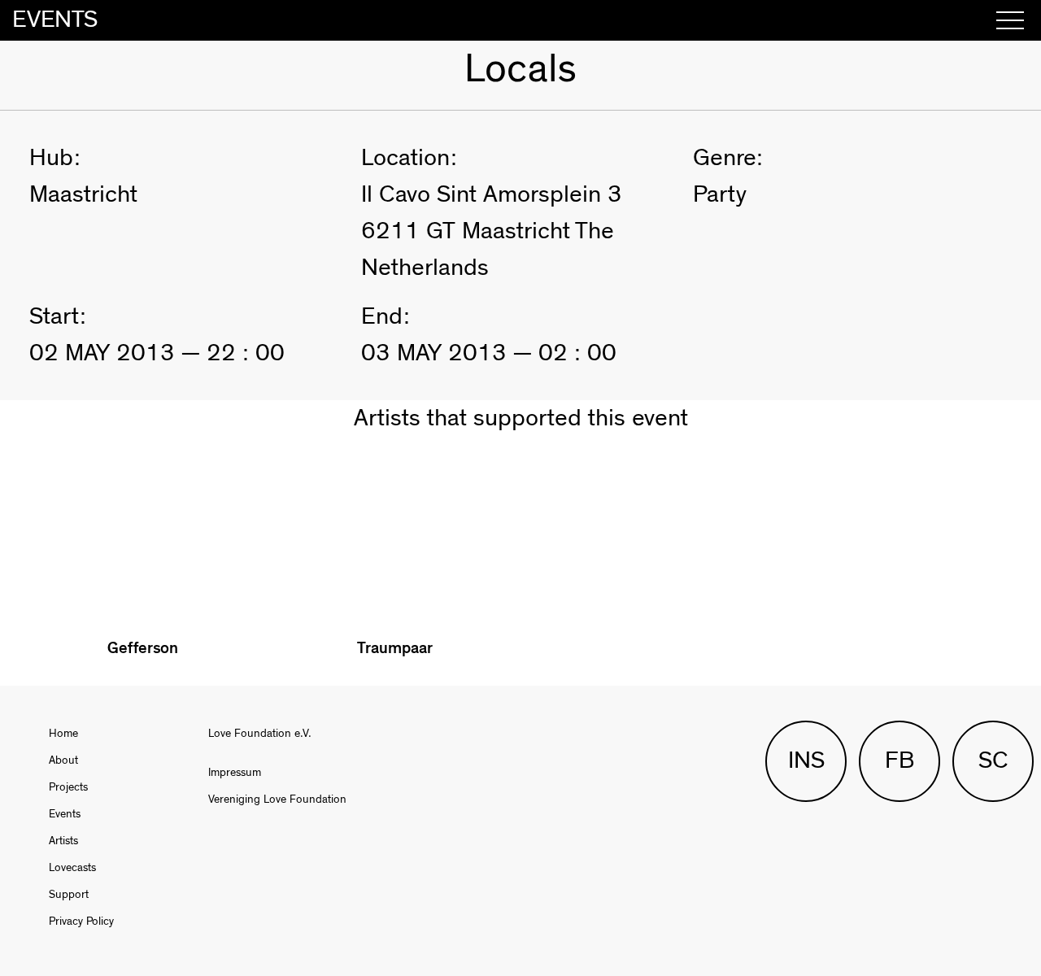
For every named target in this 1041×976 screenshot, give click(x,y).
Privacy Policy (81, 921)
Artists (63, 841)
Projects (68, 787)
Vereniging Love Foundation (277, 799)
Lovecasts (72, 868)
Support (69, 894)
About (63, 760)
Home (63, 733)
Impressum (234, 772)
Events (65, 814)
